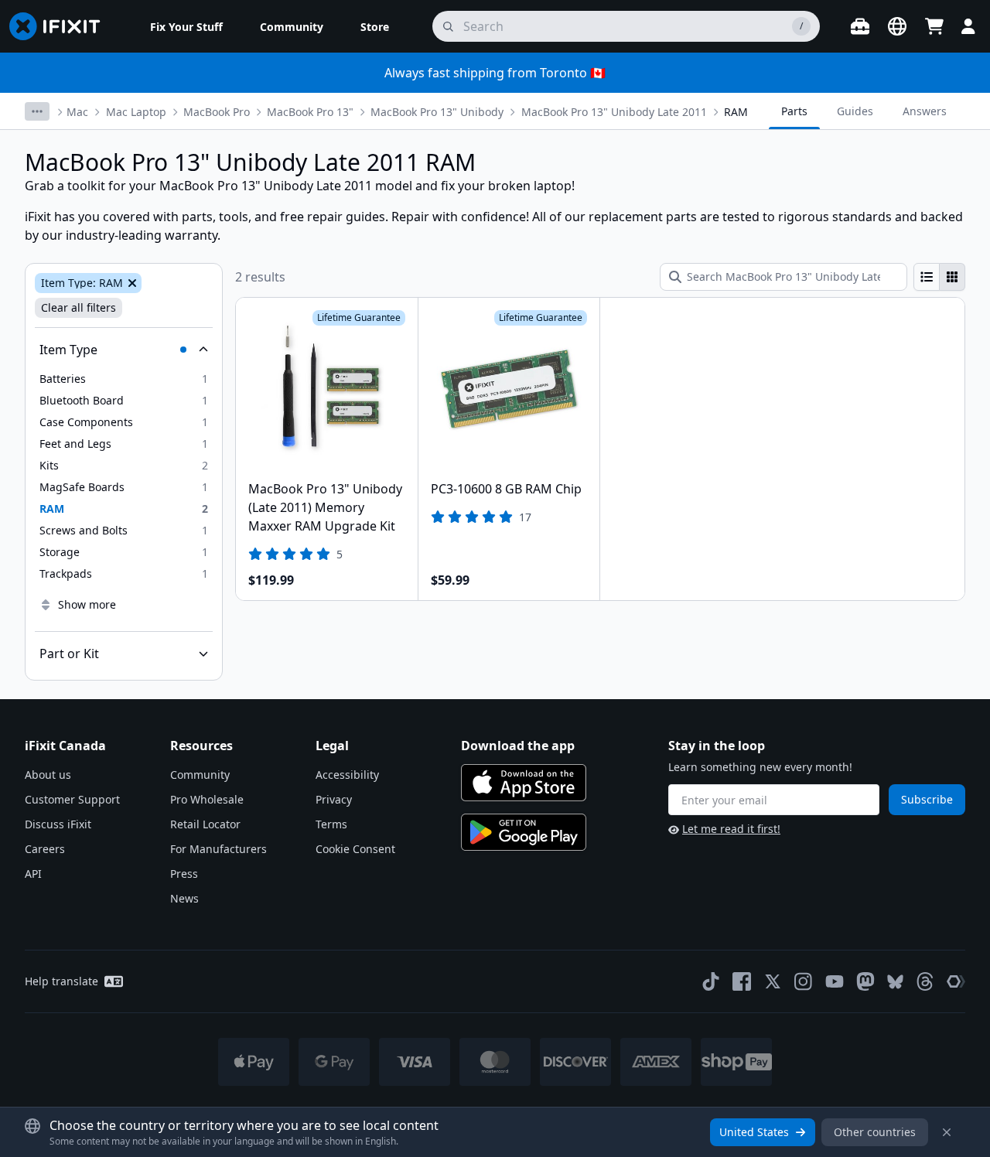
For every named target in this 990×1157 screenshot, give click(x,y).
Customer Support (72, 799)
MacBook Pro (216, 111)
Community (200, 774)
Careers (45, 848)
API (33, 873)
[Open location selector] (897, 26)
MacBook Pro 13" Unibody (437, 111)
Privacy (334, 799)
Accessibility (347, 774)
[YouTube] (834, 981)
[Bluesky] (895, 982)
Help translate (61, 981)
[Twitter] (772, 981)
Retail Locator (205, 824)
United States (754, 1132)
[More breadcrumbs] (37, 111)
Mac (77, 111)
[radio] (926, 277)
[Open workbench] (860, 26)
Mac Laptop (136, 111)
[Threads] (925, 981)
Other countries (875, 1132)
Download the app (518, 745)
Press (184, 873)
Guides (855, 111)
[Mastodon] (865, 981)
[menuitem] (186, 26)
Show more (87, 604)
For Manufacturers (218, 848)
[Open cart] (934, 26)
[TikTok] (711, 981)
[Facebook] (741, 981)
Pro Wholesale (207, 799)
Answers (925, 111)
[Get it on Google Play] (523, 832)
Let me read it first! (731, 828)
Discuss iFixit (58, 824)
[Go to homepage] (61, 26)
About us (48, 774)
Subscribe (927, 799)
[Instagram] (803, 981)
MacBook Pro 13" (310, 111)
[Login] (968, 26)
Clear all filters (78, 307)
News (184, 898)
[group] (939, 277)
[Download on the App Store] (523, 782)
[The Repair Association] (956, 981)
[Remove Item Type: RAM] (130, 283)
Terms (331, 824)
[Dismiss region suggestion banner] (946, 1132)
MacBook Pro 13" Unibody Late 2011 (614, 111)
